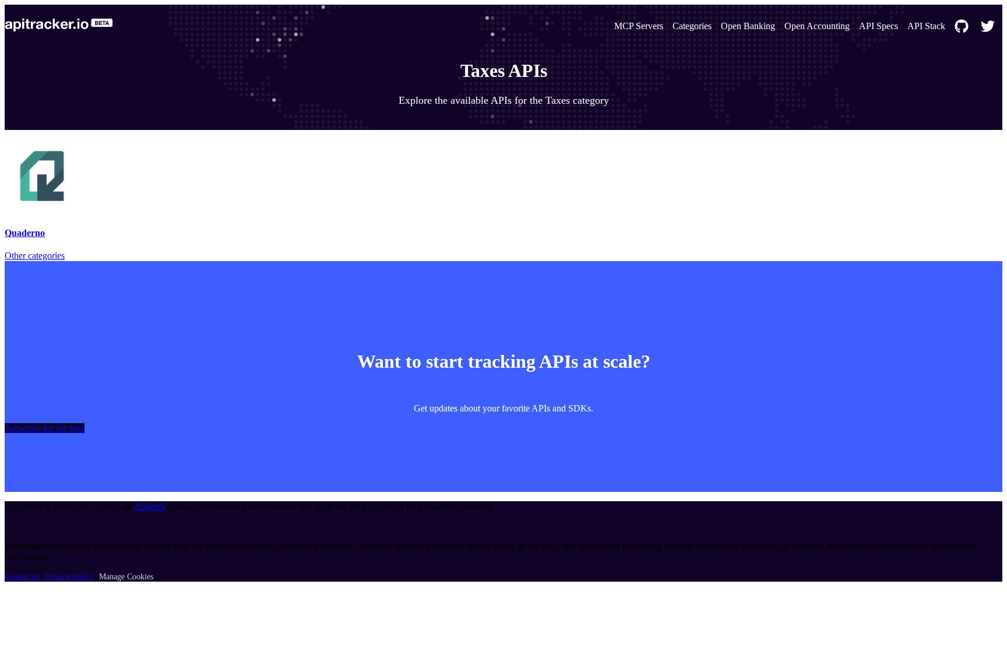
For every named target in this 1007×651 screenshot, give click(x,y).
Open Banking (748, 26)
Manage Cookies (126, 576)
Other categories (35, 256)
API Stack (926, 26)
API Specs (878, 26)
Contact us (22, 576)
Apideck (150, 506)
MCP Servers (638, 26)
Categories (692, 26)
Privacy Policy (69, 576)
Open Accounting (817, 26)
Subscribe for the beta (44, 428)
